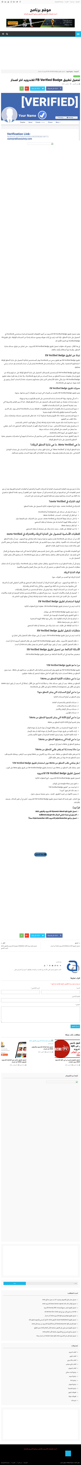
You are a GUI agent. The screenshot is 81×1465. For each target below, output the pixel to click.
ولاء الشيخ (76, 1065)
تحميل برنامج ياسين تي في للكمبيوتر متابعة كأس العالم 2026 (59, 1332)
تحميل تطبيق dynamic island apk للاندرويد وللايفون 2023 (56, 811)
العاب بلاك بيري (71, 1360)
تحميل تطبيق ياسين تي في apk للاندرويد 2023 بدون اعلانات (67, 1061)
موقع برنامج (40, 10)
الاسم (78, 988)
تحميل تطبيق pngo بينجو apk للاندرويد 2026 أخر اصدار (60, 1316)
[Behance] (57, 965)
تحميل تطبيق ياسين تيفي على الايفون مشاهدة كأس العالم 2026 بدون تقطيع (55, 1328)
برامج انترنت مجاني (71, 1372)
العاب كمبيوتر (72, 1368)
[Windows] (52, 965)
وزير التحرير (75, 84)
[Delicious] (55, 965)
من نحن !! (72, 2)
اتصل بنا (66, 2)
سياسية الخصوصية (59, 2)
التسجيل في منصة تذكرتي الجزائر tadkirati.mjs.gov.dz (58, 815)
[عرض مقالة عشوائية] (3, 34)
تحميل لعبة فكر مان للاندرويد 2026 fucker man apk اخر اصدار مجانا (56, 1336)
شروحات (73, 1400)
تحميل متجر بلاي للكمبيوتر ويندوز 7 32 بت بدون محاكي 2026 (59, 1300)
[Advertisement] (40, 54)
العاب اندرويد (72, 1352)
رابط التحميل (39, 854)
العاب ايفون (73, 1356)
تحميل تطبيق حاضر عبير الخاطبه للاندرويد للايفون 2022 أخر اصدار (14, 1061)
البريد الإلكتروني (35, 988)
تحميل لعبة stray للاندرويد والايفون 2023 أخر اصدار (42, 1048)
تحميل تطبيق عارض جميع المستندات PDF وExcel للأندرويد (60, 1308)
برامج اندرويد (69, 71)
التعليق (77, 1005)
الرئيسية (77, 2)
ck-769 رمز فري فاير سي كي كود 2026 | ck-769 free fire (60, 1312)
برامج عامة (73, 1380)
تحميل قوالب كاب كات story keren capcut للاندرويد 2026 (59, 1304)
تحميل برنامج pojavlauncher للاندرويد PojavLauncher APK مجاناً (53, 818)
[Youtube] (44, 965)
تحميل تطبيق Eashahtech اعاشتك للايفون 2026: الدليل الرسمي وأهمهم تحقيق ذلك (52, 1320)
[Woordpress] (49, 965)
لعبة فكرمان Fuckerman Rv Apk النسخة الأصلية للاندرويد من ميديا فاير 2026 (54, 1324)
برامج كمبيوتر (72, 1384)
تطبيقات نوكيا (72, 1396)
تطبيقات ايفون (72, 1392)
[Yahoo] (47, 965)
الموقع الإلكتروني (76, 996)
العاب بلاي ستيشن (71, 1364)
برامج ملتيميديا (72, 1388)
